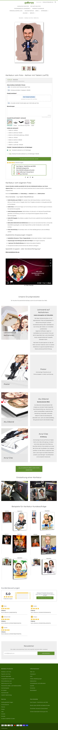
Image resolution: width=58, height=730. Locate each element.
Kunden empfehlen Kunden (8, 718)
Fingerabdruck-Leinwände (22, 8)
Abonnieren (46, 653)
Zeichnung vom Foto (6, 683)
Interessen (44, 10)
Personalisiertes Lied (16, 10)
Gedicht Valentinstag (6, 695)
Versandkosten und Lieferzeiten (38, 683)
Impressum (33, 674)
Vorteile (3, 714)
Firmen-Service (5, 704)
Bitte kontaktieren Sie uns (12, 252)
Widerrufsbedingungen (36, 678)
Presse (3, 709)
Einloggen (38, 2)
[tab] (24, 68)
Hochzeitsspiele (29, 10)
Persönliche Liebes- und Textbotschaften (11, 685)
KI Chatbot (4, 690)
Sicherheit (32, 688)
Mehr (36, 10)
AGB (31, 676)
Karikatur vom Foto (23, 6)
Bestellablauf (33, 690)
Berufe (32, 13)
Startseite (21, 17)
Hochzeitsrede (4, 692)
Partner (3, 707)
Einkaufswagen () (48, 2)
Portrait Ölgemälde (38, 8)
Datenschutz (33, 681)
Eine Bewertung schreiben (45, 597)
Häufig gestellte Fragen (7, 702)
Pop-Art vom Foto (35, 6)
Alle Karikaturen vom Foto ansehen (29, 469)
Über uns (32, 671)
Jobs (2, 711)
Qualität (32, 685)
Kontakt (3, 716)
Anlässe (25, 13)
